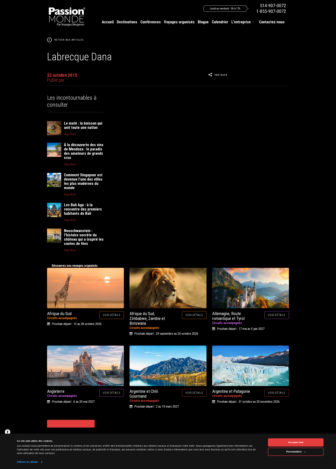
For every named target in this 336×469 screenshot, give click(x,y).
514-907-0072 (273, 5)
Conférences (150, 22)
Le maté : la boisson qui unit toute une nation (83, 125)
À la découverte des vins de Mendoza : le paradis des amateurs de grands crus (83, 151)
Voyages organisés (179, 22)
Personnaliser (294, 451)
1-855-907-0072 (271, 11)
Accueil (108, 22)
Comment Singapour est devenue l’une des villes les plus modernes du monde (83, 181)
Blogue (203, 22)
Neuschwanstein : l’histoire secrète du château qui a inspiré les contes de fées (84, 237)
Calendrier (220, 22)
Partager (221, 75)
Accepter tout (295, 442)
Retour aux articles (69, 39)
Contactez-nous (272, 22)
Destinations (127, 22)
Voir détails (111, 315)
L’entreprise (241, 22)
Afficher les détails (27, 462)
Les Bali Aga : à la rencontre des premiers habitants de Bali (83, 209)
